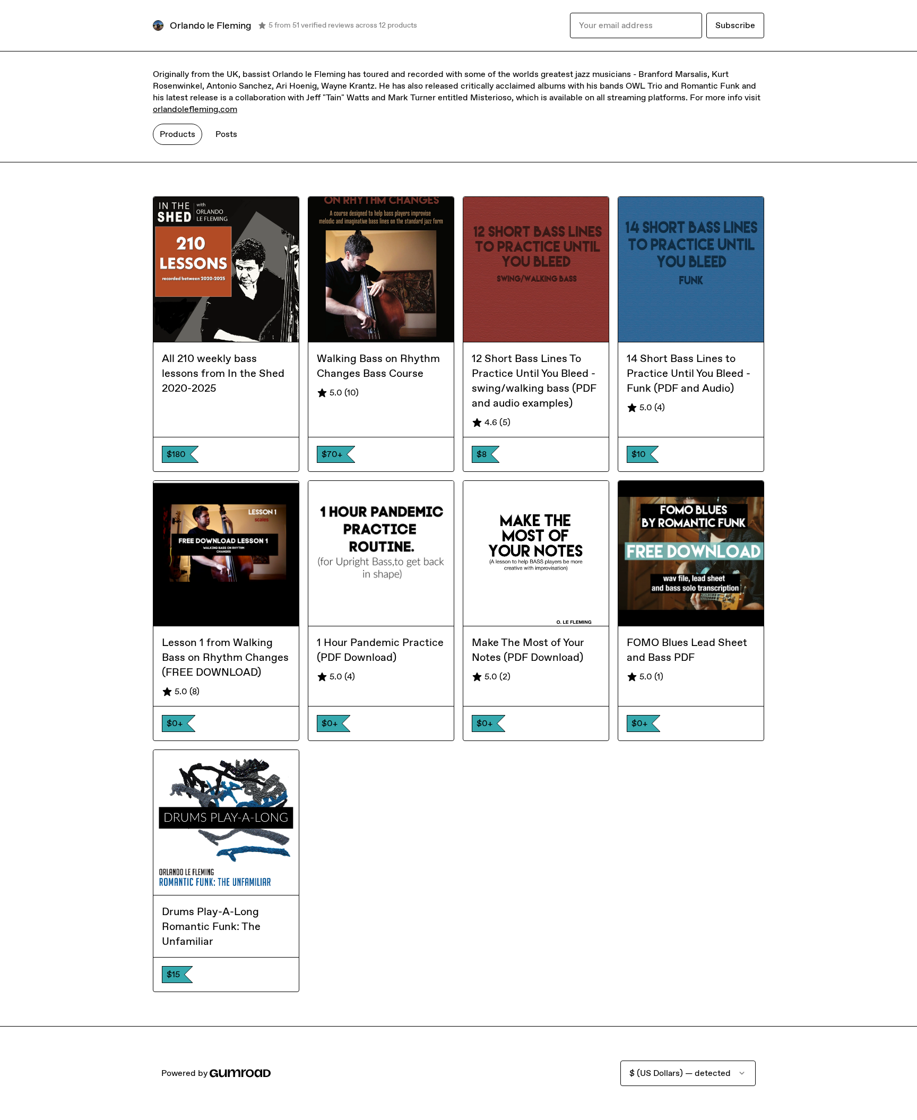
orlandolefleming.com (195, 109)
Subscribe (735, 25)
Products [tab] (177, 134)
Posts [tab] (226, 134)
